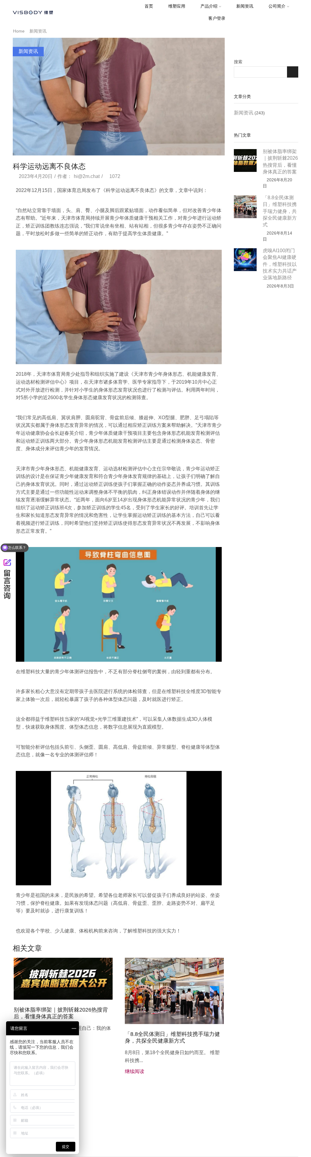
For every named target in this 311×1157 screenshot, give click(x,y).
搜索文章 (292, 72)
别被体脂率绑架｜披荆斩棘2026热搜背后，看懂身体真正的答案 (61, 1013)
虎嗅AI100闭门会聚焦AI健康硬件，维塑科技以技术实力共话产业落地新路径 (280, 264)
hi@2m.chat (87, 176)
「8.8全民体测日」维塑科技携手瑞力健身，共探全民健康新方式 (172, 1037)
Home (19, 31)
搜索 (238, 61)
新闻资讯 (244, 6)
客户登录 (216, 18)
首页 (149, 6)
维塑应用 (176, 6)
